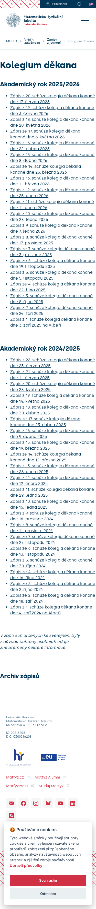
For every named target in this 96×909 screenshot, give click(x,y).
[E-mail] (11, 803)
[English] (91, 4)
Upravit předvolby (26, 865)
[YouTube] (60, 803)
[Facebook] (23, 803)
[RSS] (11, 815)
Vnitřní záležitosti (32, 41)
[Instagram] (36, 803)
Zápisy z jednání (54, 41)
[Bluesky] (48, 803)
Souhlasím (48, 880)
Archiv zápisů (19, 676)
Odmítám (48, 894)
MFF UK (11, 41)
